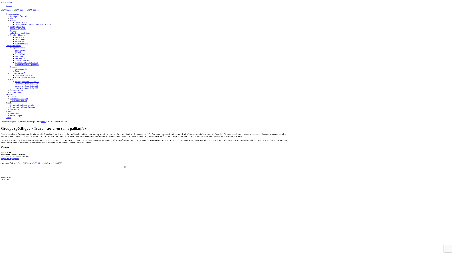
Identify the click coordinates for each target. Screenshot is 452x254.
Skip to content (6, 2)
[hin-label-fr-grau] (129, 175)
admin (43, 122)
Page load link (6, 177)
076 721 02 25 (37, 163)
